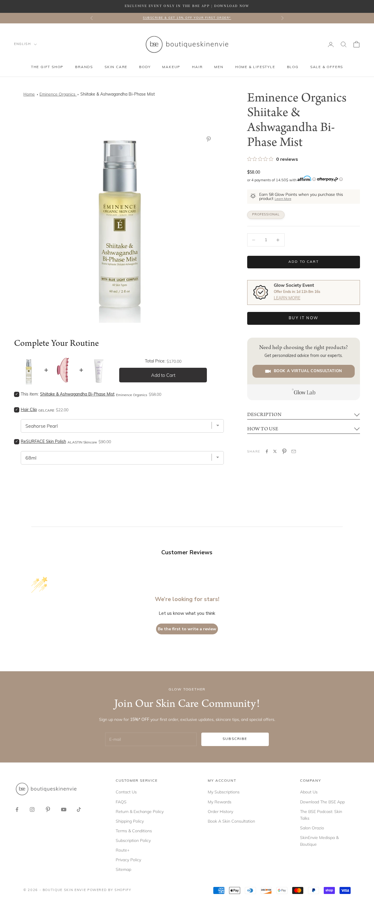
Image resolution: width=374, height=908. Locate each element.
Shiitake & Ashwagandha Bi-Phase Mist (117, 94)
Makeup (171, 67)
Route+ (122, 850)
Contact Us (126, 792)
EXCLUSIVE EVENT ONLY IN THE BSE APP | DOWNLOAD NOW (187, 6)
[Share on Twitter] (275, 451)
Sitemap (123, 869)
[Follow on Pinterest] (47, 809)
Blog (293, 67)
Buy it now (303, 318)
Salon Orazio (312, 828)
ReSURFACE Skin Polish (43, 442)
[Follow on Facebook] (17, 809)
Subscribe (235, 739)
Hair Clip (29, 410)
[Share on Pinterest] (284, 451)
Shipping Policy (130, 821)
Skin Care (116, 67)
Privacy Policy (128, 859)
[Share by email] (293, 451)
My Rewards (219, 802)
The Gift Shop (47, 67)
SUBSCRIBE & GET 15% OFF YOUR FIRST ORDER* (187, 18)
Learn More (283, 199)
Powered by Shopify (109, 890)
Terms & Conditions (134, 830)
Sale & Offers (326, 67)
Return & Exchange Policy (140, 811)
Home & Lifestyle (255, 67)
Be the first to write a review (187, 629)
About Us (309, 792)
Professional (266, 214)
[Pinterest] (209, 139)
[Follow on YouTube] (64, 809)
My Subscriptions (224, 792)
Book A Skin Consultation (231, 821)
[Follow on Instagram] (32, 809)
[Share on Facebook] (266, 451)
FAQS (121, 802)
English (22, 44)
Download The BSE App (322, 802)
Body (144, 67)
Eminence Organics (58, 94)
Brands (84, 67)
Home (29, 94)
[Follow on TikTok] (79, 809)
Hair (197, 67)
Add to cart (303, 262)
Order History (220, 811)
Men (218, 67)
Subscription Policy (133, 840)
